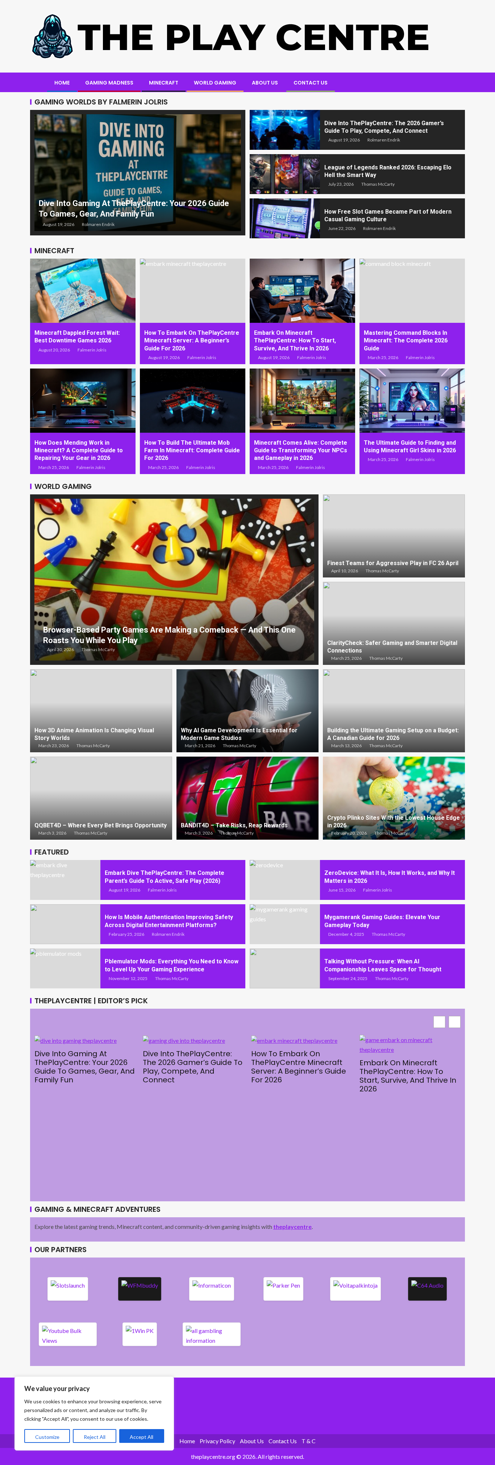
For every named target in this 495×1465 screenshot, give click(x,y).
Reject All (94, 1437)
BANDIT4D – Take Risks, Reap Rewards (234, 825)
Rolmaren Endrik (98, 224)
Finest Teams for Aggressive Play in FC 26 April (392, 563)
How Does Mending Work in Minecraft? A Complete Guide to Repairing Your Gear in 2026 (78, 450)
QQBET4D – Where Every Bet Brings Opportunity (100, 825)
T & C (308, 1440)
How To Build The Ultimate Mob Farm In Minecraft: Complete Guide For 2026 (192, 450)
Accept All (141, 1437)
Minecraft (163, 82)
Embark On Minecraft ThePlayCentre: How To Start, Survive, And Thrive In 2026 (295, 340)
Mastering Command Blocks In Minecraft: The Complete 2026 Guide (406, 340)
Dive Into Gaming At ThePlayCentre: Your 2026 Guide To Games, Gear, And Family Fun (84, 1066)
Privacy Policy (217, 1440)
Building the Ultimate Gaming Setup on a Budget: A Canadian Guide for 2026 (393, 734)
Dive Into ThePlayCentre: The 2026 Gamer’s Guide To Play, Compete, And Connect (192, 1066)
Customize (47, 1437)
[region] (94, 1413)
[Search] (458, 83)
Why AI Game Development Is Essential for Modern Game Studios (239, 734)
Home (62, 82)
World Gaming (215, 82)
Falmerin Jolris (92, 350)
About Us (265, 82)
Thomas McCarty (378, 184)
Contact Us (311, 82)
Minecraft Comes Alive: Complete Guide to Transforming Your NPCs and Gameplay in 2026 (300, 450)
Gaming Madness (109, 82)
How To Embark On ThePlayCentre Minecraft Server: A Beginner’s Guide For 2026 (191, 340)
